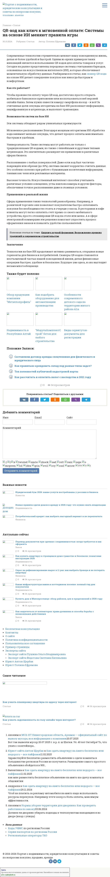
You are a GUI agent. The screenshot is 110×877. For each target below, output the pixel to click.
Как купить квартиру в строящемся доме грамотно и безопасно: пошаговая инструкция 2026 (58, 557)
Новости (20, 495)
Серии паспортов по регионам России (32, 831)
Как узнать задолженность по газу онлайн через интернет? (39, 719)
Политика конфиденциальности (26, 639)
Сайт (70, 417)
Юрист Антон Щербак (19, 661)
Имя (5, 417)
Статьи (30, 41)
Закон (18, 547)
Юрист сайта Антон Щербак (26, 750)
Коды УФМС (15, 828)
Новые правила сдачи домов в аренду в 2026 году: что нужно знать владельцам (60, 505)
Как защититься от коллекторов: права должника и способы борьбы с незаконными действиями (54, 612)
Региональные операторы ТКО (27, 835)
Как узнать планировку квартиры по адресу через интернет (40, 702)
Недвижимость (23, 508)
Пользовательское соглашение (25, 643)
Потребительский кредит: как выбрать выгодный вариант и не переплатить (58, 516)
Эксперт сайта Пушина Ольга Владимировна (37, 654)
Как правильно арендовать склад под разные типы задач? (53, 365)
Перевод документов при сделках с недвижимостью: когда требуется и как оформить (58, 542)
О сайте (10, 636)
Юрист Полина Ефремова (21, 665)
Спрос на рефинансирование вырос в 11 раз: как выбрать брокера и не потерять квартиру (60, 571)
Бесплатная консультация (22, 628)
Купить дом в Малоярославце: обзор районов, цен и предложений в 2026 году (58, 598)
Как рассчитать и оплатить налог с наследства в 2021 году (52, 377)
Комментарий (12, 427)
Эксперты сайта (15, 650)
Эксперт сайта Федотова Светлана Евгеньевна (37, 657)
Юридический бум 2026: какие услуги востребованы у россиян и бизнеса (56, 492)
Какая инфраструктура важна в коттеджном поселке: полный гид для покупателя (55, 585)
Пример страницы (17, 647)
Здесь (3, 870)
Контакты (11, 632)
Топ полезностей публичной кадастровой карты (46, 371)
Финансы (20, 519)
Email (38, 417)
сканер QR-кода (96, 73)
